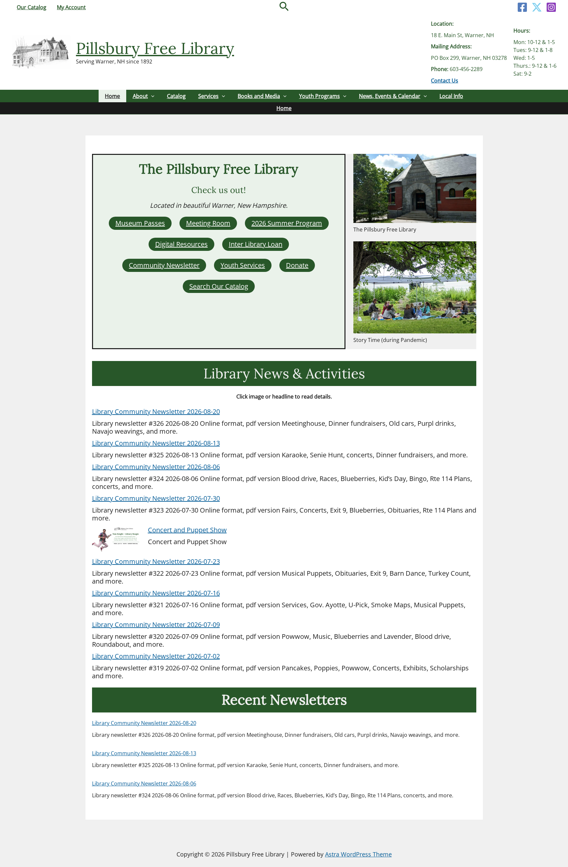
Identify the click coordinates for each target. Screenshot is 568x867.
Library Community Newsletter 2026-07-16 (156, 593)
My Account (71, 7)
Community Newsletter (164, 265)
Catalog (176, 96)
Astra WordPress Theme (358, 854)
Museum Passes (140, 223)
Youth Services (243, 265)
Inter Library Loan (255, 244)
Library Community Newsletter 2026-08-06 (156, 466)
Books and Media (259, 96)
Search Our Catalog (218, 286)
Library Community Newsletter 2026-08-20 (156, 411)
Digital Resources (181, 244)
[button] (284, 7)
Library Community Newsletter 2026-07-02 (156, 656)
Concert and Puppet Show (187, 529)
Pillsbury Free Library (155, 48)
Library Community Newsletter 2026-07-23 (156, 561)
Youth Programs (319, 96)
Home (112, 96)
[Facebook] (522, 7)
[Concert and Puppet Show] (116, 540)
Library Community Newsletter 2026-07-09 (156, 624)
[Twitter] (537, 7)
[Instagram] (551, 7)
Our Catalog (31, 7)
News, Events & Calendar (389, 96)
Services (208, 96)
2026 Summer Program (286, 223)
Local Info (451, 96)
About (140, 96)
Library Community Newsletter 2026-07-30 (156, 498)
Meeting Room (208, 223)
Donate (297, 265)
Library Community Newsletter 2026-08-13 (156, 443)
